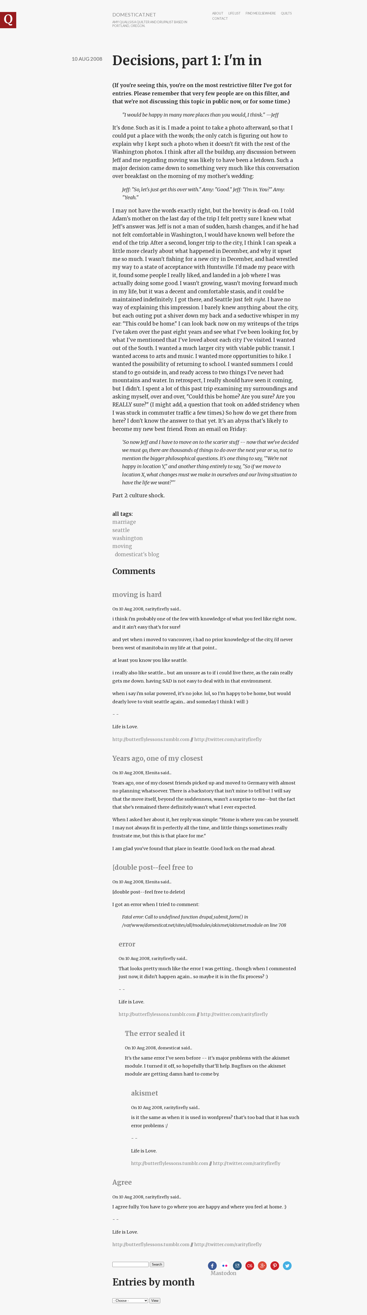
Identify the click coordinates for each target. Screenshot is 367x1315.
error (127, 944)
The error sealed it (155, 1033)
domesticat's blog (137, 554)
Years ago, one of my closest (157, 758)
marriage (124, 522)
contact (220, 18)
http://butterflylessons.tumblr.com (150, 739)
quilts (286, 13)
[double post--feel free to (152, 867)
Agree (122, 1182)
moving (122, 546)
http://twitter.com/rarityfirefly (227, 739)
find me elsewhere (261, 13)
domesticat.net (134, 14)
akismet (144, 1093)
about (217, 13)
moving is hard (137, 594)
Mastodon (223, 1273)
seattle (121, 530)
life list (234, 13)
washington (127, 538)
